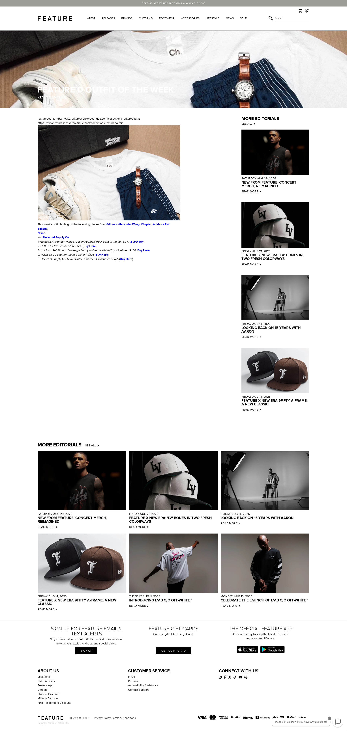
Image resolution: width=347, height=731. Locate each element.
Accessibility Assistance (143, 685)
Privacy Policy (102, 718)
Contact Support (138, 690)
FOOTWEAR (167, 18)
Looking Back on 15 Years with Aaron (271, 329)
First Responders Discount (54, 703)
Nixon (41, 233)
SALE (243, 18)
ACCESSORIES (190, 18)
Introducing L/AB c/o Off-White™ (160, 600)
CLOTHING (146, 18)
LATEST (90, 18)
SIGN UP (86, 651)
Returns (133, 681)
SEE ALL (246, 124)
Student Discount (48, 694)
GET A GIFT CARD (173, 651)
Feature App (45, 685)
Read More (249, 191)
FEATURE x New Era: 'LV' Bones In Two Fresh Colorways (272, 257)
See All (90, 445)
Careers (42, 690)
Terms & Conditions (124, 718)
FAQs (131, 677)
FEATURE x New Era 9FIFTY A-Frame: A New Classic (274, 402)
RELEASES (108, 18)
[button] (338, 722)
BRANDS (126, 18)
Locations (44, 677)
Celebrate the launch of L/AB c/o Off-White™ (264, 600)
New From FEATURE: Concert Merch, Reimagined (268, 184)
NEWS (230, 18)
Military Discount (48, 698)
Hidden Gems (46, 681)
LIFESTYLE (212, 18)
